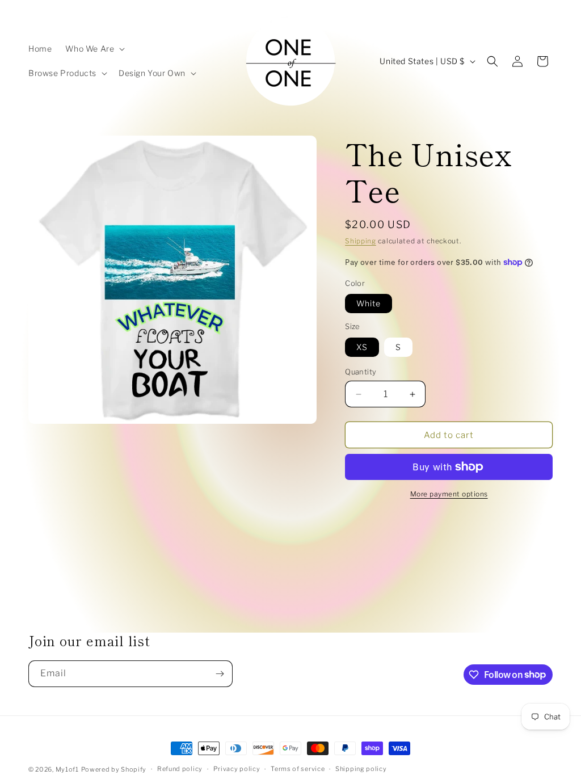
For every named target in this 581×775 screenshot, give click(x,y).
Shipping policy (361, 769)
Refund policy (180, 769)
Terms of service (298, 769)
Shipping (360, 241)
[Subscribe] (219, 673)
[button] (93, 49)
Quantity (360, 371)
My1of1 (67, 769)
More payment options (449, 494)
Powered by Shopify (114, 769)
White (368, 303)
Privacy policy (236, 769)
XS (362, 347)
